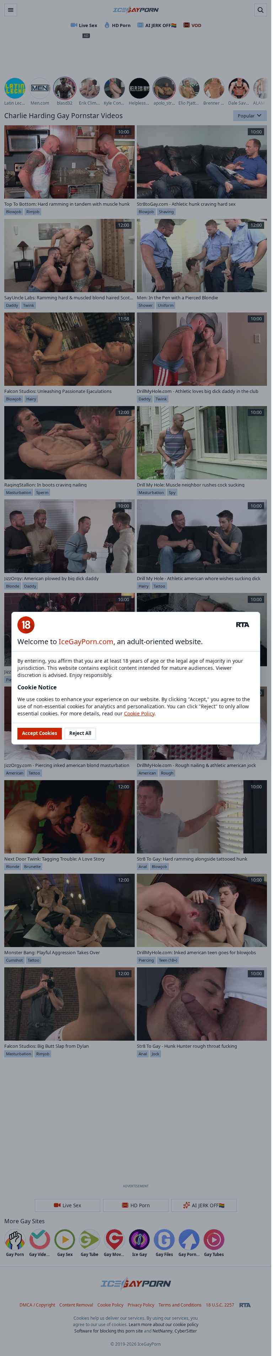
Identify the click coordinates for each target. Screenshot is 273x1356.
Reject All (80, 733)
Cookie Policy (139, 713)
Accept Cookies (39, 733)
